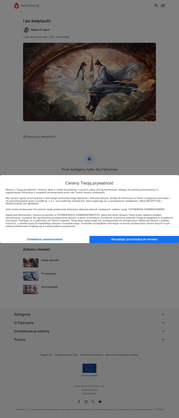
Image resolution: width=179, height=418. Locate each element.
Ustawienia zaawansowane (45, 239)
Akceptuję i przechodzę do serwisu (134, 239)
